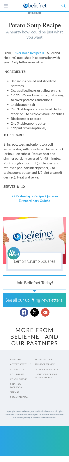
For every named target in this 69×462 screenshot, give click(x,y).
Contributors (18, 379)
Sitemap (14, 392)
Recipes (35, 13)
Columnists (17, 374)
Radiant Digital (19, 397)
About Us (15, 359)
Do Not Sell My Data (46, 369)
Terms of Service (45, 364)
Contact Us (17, 369)
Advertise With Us (20, 364)
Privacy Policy (43, 359)
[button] (63, 5)
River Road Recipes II (29, 53)
